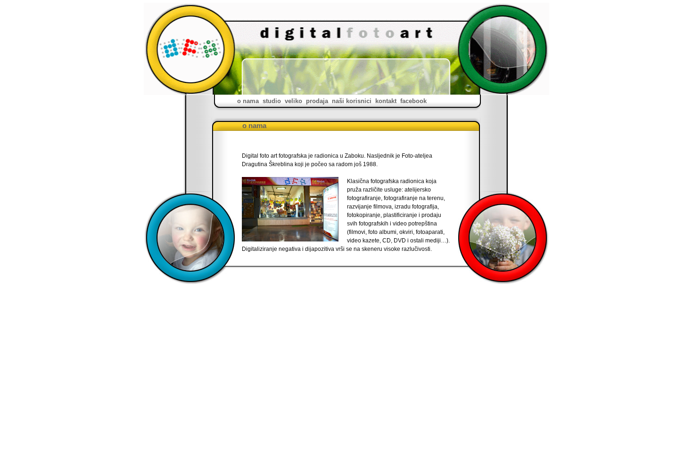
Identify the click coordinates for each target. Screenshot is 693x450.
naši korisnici (351, 100)
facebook (413, 100)
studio (272, 100)
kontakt (385, 100)
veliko (293, 100)
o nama (248, 100)
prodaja (317, 100)
